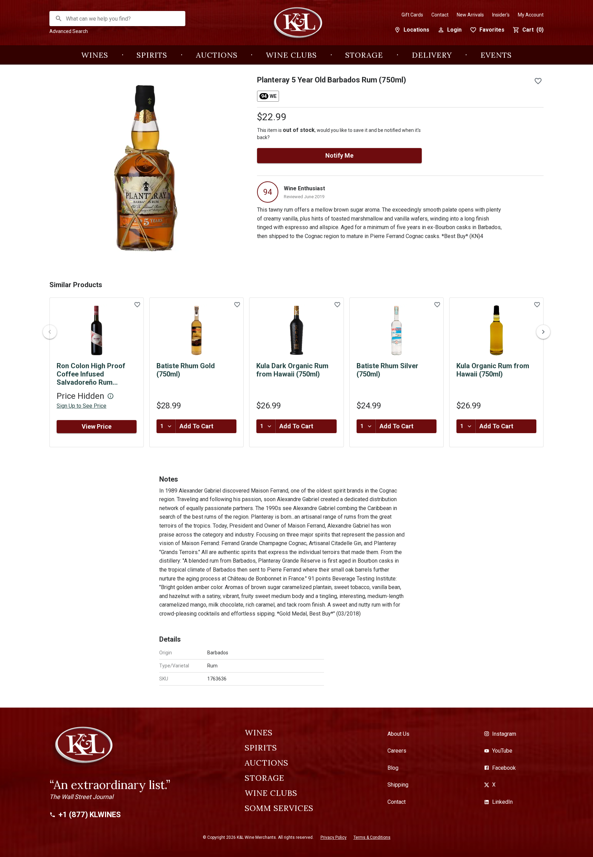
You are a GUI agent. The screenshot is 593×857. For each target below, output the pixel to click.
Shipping (397, 784)
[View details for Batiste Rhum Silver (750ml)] (397, 330)
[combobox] (117, 18)
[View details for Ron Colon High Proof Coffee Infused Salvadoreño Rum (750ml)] (97, 330)
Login (454, 29)
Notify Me (339, 155)
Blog (392, 768)
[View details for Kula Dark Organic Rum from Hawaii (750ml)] (296, 330)
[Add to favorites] (538, 81)
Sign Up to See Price (81, 406)
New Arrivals (470, 14)
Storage (364, 55)
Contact (440, 14)
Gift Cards (412, 14)
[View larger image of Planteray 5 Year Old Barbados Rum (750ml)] (145, 168)
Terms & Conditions (372, 837)
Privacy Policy (334, 837)
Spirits (152, 55)
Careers (396, 750)
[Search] (58, 18)
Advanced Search (68, 31)
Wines (94, 55)
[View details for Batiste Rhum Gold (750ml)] (196, 330)
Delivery (432, 55)
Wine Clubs (291, 55)
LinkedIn (502, 802)
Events (496, 55)
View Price (97, 426)
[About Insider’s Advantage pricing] (110, 396)
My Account (531, 14)
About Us (398, 734)
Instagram (504, 734)
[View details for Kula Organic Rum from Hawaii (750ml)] (496, 330)
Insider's (501, 14)
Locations (416, 29)
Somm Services (279, 808)
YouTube (502, 750)
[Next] (543, 332)
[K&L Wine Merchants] (296, 26)
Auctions (216, 55)
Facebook (504, 768)
